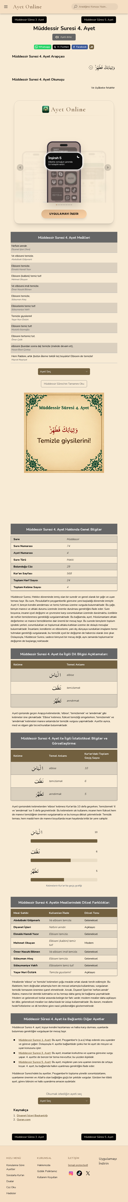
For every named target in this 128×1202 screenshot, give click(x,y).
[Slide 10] (71, 205)
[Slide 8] (68, 205)
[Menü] (6, 7)
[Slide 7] (66, 205)
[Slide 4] (61, 205)
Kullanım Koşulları (47, 1177)
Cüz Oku (11, 1187)
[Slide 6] (65, 205)
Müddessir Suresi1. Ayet (35, 1040)
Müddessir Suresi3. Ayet (35, 1053)
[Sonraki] (107, 167)
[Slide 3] (60, 205)
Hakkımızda (43, 1165)
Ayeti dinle (66, 37)
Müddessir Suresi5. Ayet (35, 1062)
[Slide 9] (70, 205)
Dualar (10, 1181)
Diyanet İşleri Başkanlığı (32, 1115)
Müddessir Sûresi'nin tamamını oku (64, 384)
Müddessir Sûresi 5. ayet (98, 20)
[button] (71, 1173)
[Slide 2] (58, 205)
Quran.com (23, 1119)
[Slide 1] (56, 205)
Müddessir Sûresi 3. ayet (29, 20)
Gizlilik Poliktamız (47, 1171)
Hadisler (11, 1193)
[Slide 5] (63, 205)
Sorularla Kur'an (15, 1175)
